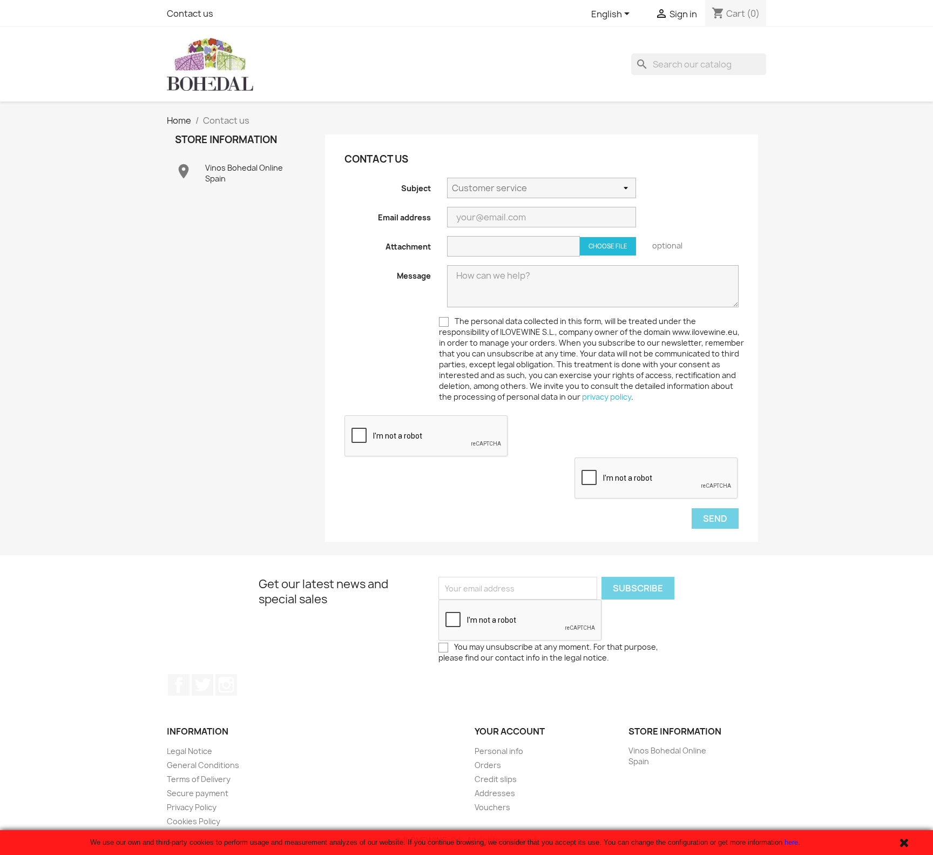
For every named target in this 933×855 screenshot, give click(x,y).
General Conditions (203, 765)
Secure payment (197, 793)
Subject (416, 188)
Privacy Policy (192, 807)
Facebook (179, 685)
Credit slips (496, 779)
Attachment (408, 246)
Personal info (499, 751)
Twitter (202, 685)
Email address (404, 217)
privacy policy (606, 397)
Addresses (495, 793)
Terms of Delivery (199, 779)
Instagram (226, 685)
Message (414, 276)
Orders (488, 765)
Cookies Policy (193, 821)
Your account (510, 731)
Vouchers (492, 807)
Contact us (190, 13)
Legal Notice (189, 751)
